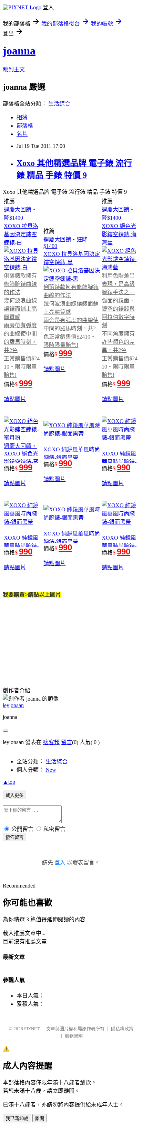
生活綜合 (59, 104)
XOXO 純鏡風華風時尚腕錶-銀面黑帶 (119, 462)
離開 (39, 1118)
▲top (9, 782)
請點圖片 (15, 399)
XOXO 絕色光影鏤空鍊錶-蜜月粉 (21, 462)
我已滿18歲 (17, 1118)
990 (65, 463)
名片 (22, 134)
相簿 (22, 117)
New (50, 770)
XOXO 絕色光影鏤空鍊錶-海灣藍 (119, 234)
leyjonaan (13, 705)
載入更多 (14, 795)
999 (25, 383)
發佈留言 (14, 837)
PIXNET (32, 1028)
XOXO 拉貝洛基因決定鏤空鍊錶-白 (21, 234)
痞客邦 (51, 742)
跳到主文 (14, 69)
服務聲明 (74, 1036)
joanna (19, 50)
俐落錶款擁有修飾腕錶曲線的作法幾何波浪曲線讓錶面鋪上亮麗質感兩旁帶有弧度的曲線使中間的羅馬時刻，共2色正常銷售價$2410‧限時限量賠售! (22, 325)
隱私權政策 (122, 1028)
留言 (66, 742)
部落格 (25, 126)
